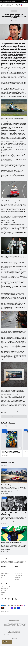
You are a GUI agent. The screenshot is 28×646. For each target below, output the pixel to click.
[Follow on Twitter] (6, 599)
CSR (2, 577)
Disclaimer (17, 577)
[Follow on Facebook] (2, 599)
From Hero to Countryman (11, 543)
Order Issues (4, 590)
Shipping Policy (18, 575)
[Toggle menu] (25, 5)
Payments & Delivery (5, 586)
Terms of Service (18, 573)
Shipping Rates (4, 588)
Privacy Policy (18, 569)
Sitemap (17, 579)
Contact (3, 592)
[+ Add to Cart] (20, 448)
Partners (3, 575)
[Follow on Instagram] (9, 599)
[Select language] (22, 5)
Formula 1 (14, 11)
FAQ (2, 594)
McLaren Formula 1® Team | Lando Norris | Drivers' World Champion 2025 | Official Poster (11, 452)
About (2, 569)
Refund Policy (18, 571)
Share (15, 416)
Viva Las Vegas (7, 485)
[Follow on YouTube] (13, 599)
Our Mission (3, 571)
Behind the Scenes (5, 573)
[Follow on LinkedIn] (16, 599)
